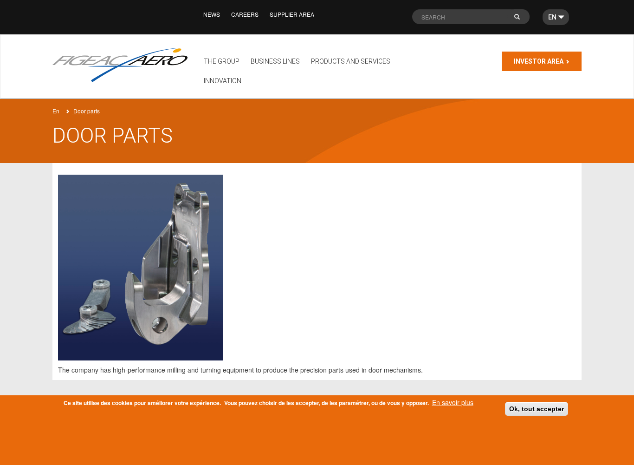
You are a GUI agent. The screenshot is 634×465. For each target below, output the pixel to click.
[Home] (123, 65)
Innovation (222, 81)
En (55, 111)
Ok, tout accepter (536, 409)
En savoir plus (452, 402)
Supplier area (292, 14)
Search (521, 19)
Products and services (350, 61)
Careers (245, 14)
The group (221, 61)
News (211, 14)
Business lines (275, 61)
